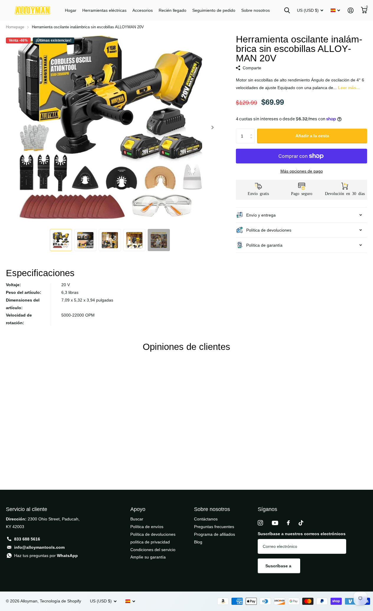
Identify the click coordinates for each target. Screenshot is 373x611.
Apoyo (137, 509)
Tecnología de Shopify (60, 601)
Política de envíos (146, 526)
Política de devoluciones (152, 534)
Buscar (136, 519)
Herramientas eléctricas (104, 10)
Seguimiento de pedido (213, 10)
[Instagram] (260, 522)
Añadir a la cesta (312, 135)
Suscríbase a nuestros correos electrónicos (302, 533)
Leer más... (349, 87)
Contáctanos (206, 519)
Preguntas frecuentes (214, 526)
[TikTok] (301, 522)
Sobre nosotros (255, 10)
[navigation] (61, 240)
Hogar (70, 10)
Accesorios (142, 10)
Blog (198, 542)
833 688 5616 (27, 539)
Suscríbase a (279, 566)
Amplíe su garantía (148, 557)
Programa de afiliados (214, 534)
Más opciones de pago (301, 171)
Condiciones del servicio (152, 549)
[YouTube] (275, 523)
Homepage (15, 27)
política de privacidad (150, 542)
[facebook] (288, 522)
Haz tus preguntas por (46, 555)
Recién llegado (172, 10)
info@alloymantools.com (39, 547)
